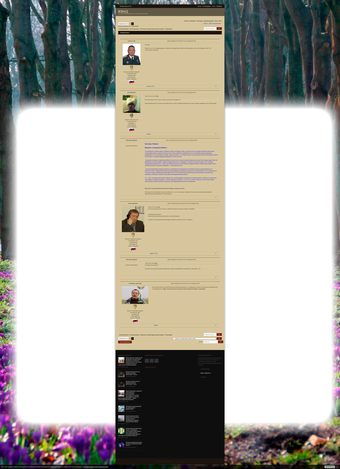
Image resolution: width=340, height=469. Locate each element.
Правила (219, 6)
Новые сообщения (189, 21)
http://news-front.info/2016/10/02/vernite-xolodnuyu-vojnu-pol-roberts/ (165, 188)
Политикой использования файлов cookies (96, 466)
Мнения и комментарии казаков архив (152, 29)
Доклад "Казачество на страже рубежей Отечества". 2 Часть (133, 373)
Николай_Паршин (131, 140)
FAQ (213, 6)
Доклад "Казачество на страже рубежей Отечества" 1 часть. (133, 383)
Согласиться (329, 466)
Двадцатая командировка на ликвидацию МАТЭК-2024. (133, 408)
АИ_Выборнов (131, 92)
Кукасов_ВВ (131, 41)
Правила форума (209, 21)
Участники (199, 21)
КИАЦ (123, 11)
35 (195, 259)
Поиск (216, 21)
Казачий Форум (124, 29)
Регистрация (207, 6)
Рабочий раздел (134, 29)
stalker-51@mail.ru (205, 373)
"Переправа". (169, 29)
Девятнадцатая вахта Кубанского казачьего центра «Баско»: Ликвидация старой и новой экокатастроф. (132, 418)
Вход (199, 6)
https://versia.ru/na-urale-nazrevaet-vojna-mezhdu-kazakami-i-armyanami (184, 289)
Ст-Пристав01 (134, 26)
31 (195, 41)
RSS (220, 21)
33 (196, 140)
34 (198, 203)
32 (195, 92)
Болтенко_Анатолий (135, 283)
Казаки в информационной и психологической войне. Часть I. (134, 444)
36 (198, 283)
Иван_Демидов (133, 203)
